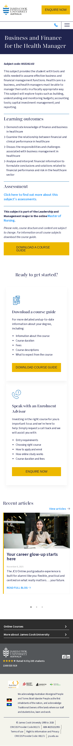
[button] (56, 9)
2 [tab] (36, 607)
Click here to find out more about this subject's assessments (31, 197)
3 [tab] (42, 607)
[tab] (36, 626)
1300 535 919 (10, 665)
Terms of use (17, 731)
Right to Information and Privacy (42, 731)
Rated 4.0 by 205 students (30, 661)
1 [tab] (31, 607)
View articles (57, 509)
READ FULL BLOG (17, 588)
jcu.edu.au (53, 736)
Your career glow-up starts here (32, 556)
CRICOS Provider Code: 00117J (30, 736)
